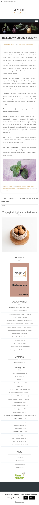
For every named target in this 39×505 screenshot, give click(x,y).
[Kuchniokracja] (19, 11)
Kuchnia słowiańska (19, 425)
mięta (23, 186)
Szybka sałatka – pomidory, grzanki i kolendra (19, 327)
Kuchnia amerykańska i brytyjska (19, 389)
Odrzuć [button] (32, 498)
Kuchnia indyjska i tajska (18, 405)
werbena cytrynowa (13, 188)
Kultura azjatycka (18, 428)
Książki (18, 386)
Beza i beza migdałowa (20, 343)
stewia (32, 186)
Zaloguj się (20, 457)
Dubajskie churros (20, 340)
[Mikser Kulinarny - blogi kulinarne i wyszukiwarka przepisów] (19, 475)
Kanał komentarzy (20, 464)
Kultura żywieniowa (18, 431)
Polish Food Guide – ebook (19, 337)
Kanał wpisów (20, 461)
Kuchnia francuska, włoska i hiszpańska (18, 399)
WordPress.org (20, 467)
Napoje (19, 435)
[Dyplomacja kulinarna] (19, 234)
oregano (28, 186)
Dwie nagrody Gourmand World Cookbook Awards (20, 324)
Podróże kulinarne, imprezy (18, 438)
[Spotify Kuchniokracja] (19, 280)
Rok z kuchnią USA (18, 441)
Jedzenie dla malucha (19, 383)
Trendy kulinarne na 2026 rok (20, 311)
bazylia (19, 186)
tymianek (5, 188)
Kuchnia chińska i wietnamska (19, 396)
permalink (5, 191)
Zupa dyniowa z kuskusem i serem (19, 350)
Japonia (18, 379)
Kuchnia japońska (19, 409)
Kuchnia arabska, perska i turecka (18, 392)
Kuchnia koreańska (18, 412)
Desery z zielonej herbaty (19, 373)
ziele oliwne (22, 188)
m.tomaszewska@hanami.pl (9, 1)
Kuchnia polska (18, 422)
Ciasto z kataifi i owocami (20, 317)
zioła (27, 188)
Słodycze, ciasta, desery (18, 445)
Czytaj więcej (19, 502)
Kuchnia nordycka (19, 418)
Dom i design (18, 376)
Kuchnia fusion (8, 186)
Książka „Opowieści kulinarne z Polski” (19, 307)
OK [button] (26, 498)
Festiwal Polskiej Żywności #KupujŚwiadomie (19, 320)
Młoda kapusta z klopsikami (19, 333)
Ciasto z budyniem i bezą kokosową (20, 346)
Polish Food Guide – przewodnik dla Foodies (20, 330)
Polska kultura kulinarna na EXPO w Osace (20, 314)
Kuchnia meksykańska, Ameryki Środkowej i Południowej (19, 415)
